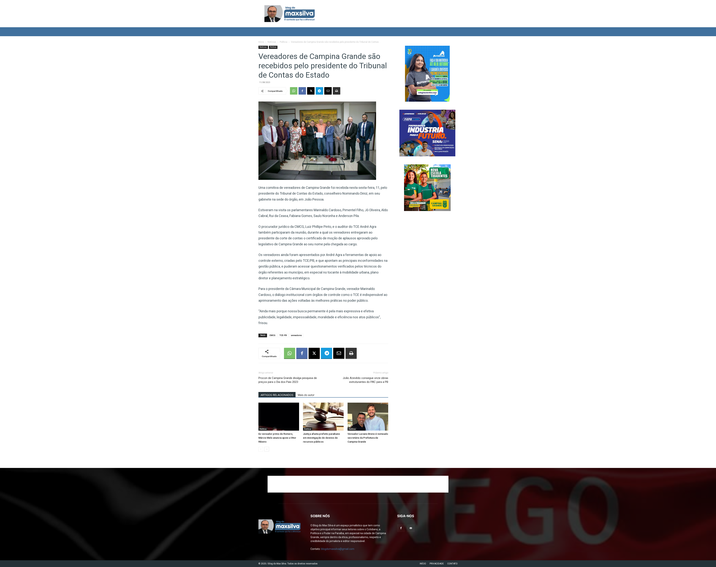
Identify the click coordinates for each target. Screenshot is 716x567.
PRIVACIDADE (437, 563)
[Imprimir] (336, 91)
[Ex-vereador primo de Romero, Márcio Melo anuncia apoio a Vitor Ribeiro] (278, 417)
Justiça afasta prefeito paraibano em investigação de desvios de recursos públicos (321, 437)
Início (261, 42)
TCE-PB (283, 335)
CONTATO (452, 563)
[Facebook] (302, 91)
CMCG (272, 335)
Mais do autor (306, 394)
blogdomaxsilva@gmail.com (337, 548)
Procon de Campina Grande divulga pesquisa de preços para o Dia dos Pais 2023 (287, 380)
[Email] (328, 91)
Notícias (272, 42)
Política (283, 42)
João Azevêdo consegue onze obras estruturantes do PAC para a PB (365, 380)
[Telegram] (319, 91)
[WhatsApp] (293, 91)
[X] (311, 91)
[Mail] (410, 528)
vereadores (296, 335)
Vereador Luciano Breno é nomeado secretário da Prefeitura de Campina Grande (368, 437)
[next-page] (266, 449)
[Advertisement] (358, 484)
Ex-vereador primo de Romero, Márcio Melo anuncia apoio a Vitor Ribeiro (277, 437)
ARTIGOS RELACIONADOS (277, 394)
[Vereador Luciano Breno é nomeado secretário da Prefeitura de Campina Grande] (368, 417)
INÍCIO (423, 563)
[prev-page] (260, 449)
